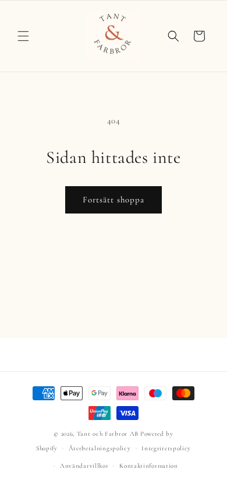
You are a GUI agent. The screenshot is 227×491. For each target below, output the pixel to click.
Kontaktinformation (148, 465)
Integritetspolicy (166, 448)
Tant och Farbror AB (108, 433)
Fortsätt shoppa (113, 199)
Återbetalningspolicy (100, 448)
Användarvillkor (84, 465)
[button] (23, 36)
